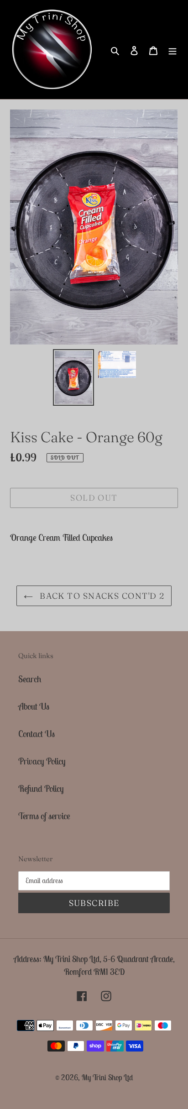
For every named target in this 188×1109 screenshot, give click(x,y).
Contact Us (36, 733)
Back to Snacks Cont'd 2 (101, 596)
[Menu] (172, 49)
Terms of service (44, 815)
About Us (33, 706)
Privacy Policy (42, 761)
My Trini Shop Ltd (107, 1077)
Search (30, 679)
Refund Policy (41, 788)
